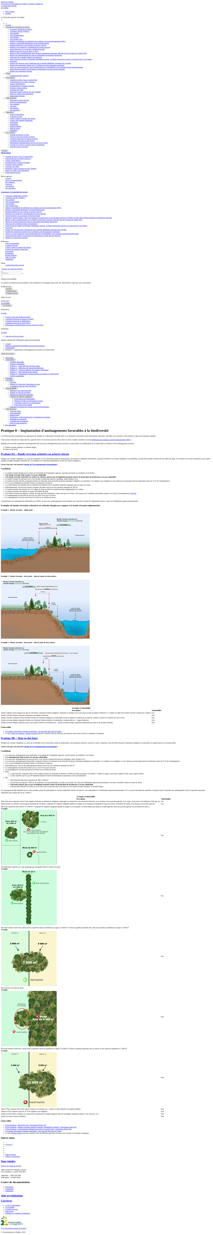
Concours (13, 106)
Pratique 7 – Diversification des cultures (24, 372)
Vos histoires (14, 108)
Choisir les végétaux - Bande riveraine (23, 733)
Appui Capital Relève (17, 84)
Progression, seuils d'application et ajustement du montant (30, 417)
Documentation (10, 425)
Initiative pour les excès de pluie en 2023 (24, 51)
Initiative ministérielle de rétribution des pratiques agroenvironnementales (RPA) (38, 41)
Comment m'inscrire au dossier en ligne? (24, 139)
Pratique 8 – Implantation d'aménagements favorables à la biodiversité (34, 374)
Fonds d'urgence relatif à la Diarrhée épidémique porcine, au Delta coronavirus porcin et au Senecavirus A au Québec (51, 59)
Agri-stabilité (14, 33)
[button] (35, 454)
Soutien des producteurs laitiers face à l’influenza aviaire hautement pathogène (37, 65)
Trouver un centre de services (11, 269)
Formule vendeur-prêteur (18, 88)
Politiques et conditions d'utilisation (17, 1213)
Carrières (6, 1200)
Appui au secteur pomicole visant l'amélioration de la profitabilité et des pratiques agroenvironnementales (46, 67)
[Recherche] (23, 273)
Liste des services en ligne (19, 147)
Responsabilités (11, 388)
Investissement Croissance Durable (22, 86)
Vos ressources (15, 110)
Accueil (8, 25)
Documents (14, 122)
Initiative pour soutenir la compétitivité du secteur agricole (30, 47)
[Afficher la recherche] (2, 271)
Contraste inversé (12, 293)
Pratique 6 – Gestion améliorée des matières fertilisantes (29, 370)
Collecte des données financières (21, 120)
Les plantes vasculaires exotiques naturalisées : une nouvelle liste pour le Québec (33, 731)
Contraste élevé (11, 291)
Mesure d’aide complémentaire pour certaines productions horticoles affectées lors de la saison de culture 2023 (48, 53)
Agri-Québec (14, 37)
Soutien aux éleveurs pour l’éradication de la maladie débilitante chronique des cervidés (40, 63)
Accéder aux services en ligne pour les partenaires (27, 145)
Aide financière (11, 409)
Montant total (14, 415)
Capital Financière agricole (19, 76)
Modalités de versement (18, 419)
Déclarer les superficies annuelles (21, 394)
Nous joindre (9, 12)
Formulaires (14, 124)
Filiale (8, 73)
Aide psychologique (17, 114)
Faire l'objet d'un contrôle (23, 405)
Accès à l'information (12, 1205)
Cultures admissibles (17, 376)
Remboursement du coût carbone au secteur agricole (28, 45)
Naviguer (4, 151)
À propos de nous (16, 116)
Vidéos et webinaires (12, 1156)
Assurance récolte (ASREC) (20, 31)
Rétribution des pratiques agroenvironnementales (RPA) (111, 440)
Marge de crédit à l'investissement (21, 94)
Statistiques (14, 130)
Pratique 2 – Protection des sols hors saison (25, 366)
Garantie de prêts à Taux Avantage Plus (23, 80)
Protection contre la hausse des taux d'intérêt (25, 92)
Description (9, 358)
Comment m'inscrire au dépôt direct (17, 321)
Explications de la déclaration (24, 399)
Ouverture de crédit (16, 90)
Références (10, 112)
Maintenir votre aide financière (20, 391)
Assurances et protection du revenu (17, 27)
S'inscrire (13, 382)
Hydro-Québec (17, 1133)
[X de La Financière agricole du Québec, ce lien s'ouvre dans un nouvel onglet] (9, 1144)
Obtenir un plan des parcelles (20, 392)
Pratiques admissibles (17, 364)
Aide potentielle (15, 413)
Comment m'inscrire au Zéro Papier (22, 141)
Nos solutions (14, 104)
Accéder (4, 313)
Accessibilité (5, 303)
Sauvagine (13, 61)
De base (9, 289)
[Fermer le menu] (6, 23)
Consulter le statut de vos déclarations (27, 403)
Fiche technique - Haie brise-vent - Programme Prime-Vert (25, 1125)
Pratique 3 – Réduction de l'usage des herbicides (26, 368)
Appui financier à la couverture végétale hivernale (27, 49)
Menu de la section (8, 354)
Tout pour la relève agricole (19, 100)
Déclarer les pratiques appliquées (21, 397)
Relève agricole (11, 98)
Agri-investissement (17, 35)
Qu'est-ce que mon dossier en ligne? (22, 137)
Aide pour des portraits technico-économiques (26, 57)
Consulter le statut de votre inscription (23, 386)
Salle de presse (15, 128)
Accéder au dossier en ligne (19, 135)
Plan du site (9, 1211)
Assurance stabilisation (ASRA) (21, 29)
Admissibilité (10, 348)
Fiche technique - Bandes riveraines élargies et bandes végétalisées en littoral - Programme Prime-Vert (40, 1127)
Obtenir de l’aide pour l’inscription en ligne (25, 384)
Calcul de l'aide (15, 411)
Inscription (9, 380)
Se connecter (10, 132)
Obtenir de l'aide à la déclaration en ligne (28, 401)
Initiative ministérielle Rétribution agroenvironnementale (29, 43)
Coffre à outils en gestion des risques (22, 118)
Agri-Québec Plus (16, 39)
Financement (10, 78)
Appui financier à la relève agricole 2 (23, 82)
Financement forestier (17, 96)
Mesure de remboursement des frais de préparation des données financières (36, 55)
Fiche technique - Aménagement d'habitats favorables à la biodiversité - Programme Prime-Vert (38, 1129)
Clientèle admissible (17, 362)
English (8, 14)
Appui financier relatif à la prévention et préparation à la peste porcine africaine (37, 69)
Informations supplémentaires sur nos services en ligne (29, 143)
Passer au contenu (7, 2)
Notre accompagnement (18, 102)
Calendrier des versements (19, 421)
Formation (9, 378)
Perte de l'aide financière (18, 423)
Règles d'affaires (15, 126)
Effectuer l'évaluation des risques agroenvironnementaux (29, 407)
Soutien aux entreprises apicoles (21, 71)
